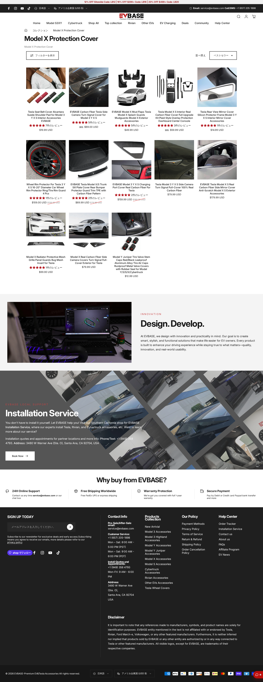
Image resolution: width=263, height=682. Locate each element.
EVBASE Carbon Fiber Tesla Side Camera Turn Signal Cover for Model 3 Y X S (88, 114)
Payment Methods (193, 523)
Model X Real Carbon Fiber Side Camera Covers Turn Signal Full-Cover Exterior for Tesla (88, 259)
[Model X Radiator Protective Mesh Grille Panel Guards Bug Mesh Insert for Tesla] (46, 232)
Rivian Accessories (156, 577)
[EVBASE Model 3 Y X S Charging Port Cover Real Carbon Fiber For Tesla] (131, 159)
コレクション (40, 30)
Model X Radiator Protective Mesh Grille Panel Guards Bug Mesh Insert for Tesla (45, 259)
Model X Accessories (158, 558)
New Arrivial (152, 526)
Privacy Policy (190, 529)
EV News (224, 554)
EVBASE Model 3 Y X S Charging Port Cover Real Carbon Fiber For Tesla (131, 187)
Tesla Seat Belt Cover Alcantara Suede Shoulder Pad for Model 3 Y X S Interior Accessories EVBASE (46, 116)
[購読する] (70, 527)
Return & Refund (192, 539)
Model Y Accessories (158, 545)
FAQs (222, 544)
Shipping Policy (191, 544)
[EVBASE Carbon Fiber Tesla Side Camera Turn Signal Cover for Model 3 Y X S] (88, 87)
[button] (37, 125)
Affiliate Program (229, 549)
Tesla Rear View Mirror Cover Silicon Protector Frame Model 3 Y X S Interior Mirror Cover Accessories (217, 116)
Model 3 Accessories (158, 531)
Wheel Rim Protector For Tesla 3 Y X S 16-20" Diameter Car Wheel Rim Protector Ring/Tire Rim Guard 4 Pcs (46, 189)
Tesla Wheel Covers (157, 588)
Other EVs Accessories (159, 582)
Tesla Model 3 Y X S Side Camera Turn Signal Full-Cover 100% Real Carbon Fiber (174, 187)
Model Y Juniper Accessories (155, 552)
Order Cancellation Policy (193, 551)
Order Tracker (227, 523)
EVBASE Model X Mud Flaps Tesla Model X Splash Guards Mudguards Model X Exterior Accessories (131, 116)
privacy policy (14, 542)
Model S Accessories (158, 564)
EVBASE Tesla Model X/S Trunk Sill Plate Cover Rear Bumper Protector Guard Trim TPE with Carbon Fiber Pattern (89, 189)
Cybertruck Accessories (152, 571)
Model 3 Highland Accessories (156, 538)
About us (224, 539)
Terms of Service (192, 534)
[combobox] (42, 8)
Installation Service (230, 529)
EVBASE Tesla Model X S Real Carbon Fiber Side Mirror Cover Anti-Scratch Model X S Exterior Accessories (217, 189)
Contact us (225, 534)
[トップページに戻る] (25, 30)
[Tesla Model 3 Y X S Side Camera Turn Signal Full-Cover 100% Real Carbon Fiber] (174, 159)
